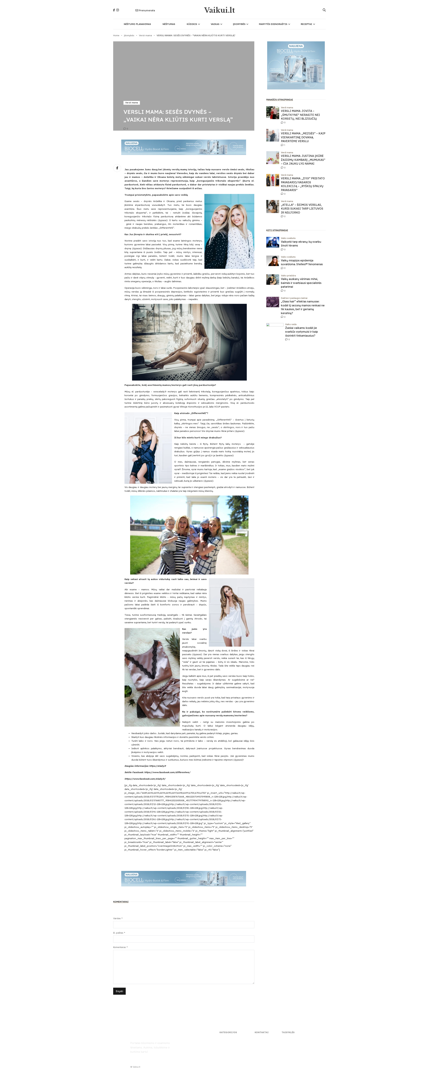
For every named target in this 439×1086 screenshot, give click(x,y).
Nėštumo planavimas (137, 24)
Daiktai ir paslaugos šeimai (294, 298)
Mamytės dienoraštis (273, 24)
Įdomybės (239, 24)
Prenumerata (147, 10)
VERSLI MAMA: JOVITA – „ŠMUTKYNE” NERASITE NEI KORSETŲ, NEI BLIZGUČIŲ (300, 114)
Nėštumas (169, 24)
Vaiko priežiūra (288, 275)
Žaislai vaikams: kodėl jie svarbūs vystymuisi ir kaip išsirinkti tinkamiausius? (301, 331)
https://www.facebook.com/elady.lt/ (144, 778)
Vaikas (215, 24)
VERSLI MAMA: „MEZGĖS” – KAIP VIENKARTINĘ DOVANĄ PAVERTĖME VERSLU (303, 137)
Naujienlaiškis (262, 1042)
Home (116, 35)
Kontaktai (260, 1038)
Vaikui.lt (219, 10)
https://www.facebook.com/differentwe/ (167, 772)
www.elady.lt (158, 205)
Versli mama (145, 35)
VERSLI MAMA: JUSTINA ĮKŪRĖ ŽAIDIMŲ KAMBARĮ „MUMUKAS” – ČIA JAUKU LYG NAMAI (303, 159)
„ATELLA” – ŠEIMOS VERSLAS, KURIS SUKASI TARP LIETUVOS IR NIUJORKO (302, 208)
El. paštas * (119, 932)
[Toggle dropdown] (199, 24)
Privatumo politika (291, 1038)
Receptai (306, 24)
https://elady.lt (157, 766)
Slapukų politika (290, 1042)
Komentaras (120, 947)
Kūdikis (192, 24)
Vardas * (118, 918)
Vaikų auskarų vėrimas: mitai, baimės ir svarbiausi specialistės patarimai (301, 282)
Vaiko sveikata (288, 238)
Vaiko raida (290, 324)
